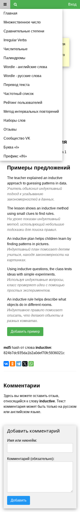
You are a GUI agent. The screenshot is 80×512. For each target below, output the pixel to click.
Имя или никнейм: (22, 440)
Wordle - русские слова (22, 76)
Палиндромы (14, 58)
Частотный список (19, 94)
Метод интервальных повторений (31, 111)
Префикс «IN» (15, 156)
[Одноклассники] (12, 363)
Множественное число (22, 22)
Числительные (16, 49)
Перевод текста (17, 85)
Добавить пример (25, 331)
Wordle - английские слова (25, 67)
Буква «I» (11, 147)
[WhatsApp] (31, 363)
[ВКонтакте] (6, 363)
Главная (10, 13)
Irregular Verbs (15, 40)
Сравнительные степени (24, 31)
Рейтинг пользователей (23, 102)
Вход (72, 4)
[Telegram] (18, 363)
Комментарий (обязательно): (30, 459)
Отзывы (10, 129)
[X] (25, 363)
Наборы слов (15, 120)
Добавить (18, 500)
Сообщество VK (17, 138)
